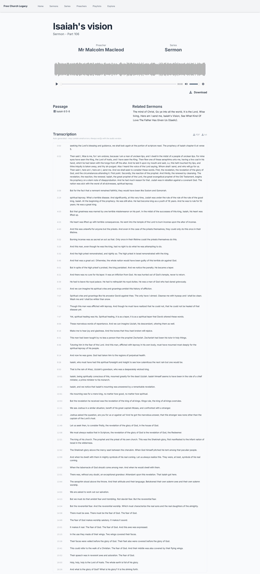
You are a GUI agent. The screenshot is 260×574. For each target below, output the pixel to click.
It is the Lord (191, 111)
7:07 (59, 296)
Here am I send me (151, 115)
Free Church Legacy (16, 6)
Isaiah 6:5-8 (63, 111)
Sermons (54, 6)
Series (67, 6)
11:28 (59, 415)
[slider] (118, 84)
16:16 (59, 569)
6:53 (59, 289)
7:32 (59, 306)
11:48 (59, 425)
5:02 (59, 239)
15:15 (59, 534)
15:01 (59, 527)
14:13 (59, 499)
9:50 (59, 369)
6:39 (59, 282)
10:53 (59, 401)
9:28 (59, 362)
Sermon (173, 49)
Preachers (82, 6)
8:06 (59, 324)
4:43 (59, 229)
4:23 (59, 222)
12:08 (59, 432)
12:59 (59, 457)
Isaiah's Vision (171, 115)
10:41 (59, 394)
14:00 (59, 492)
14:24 (59, 506)
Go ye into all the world (169, 111)
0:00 (59, 146)
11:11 (59, 408)
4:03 (59, 211)
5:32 (59, 254)
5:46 (59, 260)
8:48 (59, 345)
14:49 (59, 520)
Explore (111, 6)
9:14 (59, 355)
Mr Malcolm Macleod (101, 49)
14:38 (59, 513)
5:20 (59, 246)
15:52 (59, 555)
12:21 (59, 439)
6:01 (59, 268)
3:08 (59, 190)
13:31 (59, 474)
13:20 (59, 467)
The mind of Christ (143, 111)
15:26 (59, 541)
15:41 (59, 548)
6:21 (59, 275)
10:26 (59, 387)
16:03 (59, 562)
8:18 (59, 331)
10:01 (59, 376)
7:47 (59, 317)
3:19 (59, 198)
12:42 (59, 450)
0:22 (59, 156)
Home (40, 6)
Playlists (97, 6)
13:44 (59, 482)
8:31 (59, 338)
